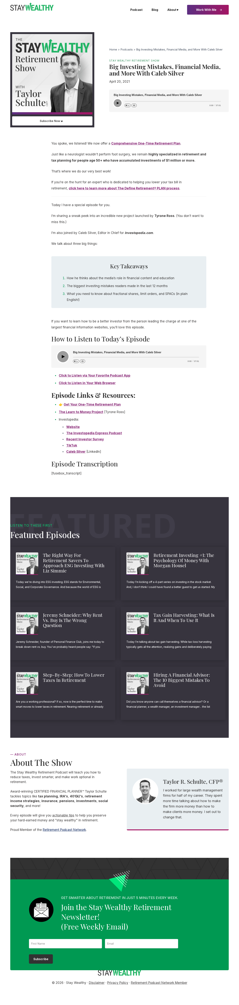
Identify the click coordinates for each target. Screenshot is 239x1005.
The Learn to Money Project (81, 412)
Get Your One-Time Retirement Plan (92, 404)
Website (73, 427)
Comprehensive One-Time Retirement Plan (145, 143)
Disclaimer (97, 983)
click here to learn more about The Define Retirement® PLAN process (124, 188)
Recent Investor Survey (85, 439)
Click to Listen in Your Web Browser (87, 383)
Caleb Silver (76, 452)
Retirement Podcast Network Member (159, 983)
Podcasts (126, 49)
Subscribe (40, 959)
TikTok (71, 445)
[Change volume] (134, 105)
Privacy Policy (117, 983)
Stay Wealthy (32, 7)
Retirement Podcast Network (64, 830)
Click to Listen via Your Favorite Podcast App (94, 375)
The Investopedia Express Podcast (94, 433)
